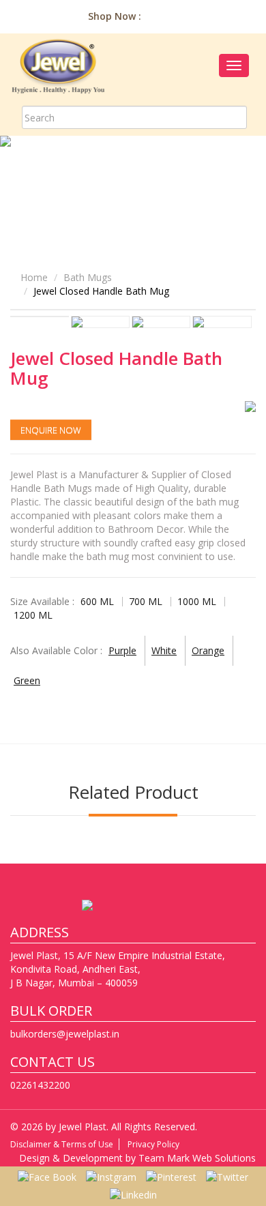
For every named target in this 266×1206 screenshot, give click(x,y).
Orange (208, 650)
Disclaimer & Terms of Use (61, 1144)
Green (27, 680)
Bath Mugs (87, 277)
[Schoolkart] (244, 16)
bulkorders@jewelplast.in (64, 1033)
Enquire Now (50, 430)
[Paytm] (187, 16)
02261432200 (40, 1084)
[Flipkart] (216, 16)
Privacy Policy (153, 1144)
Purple (122, 650)
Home (34, 277)
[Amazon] (158, 16)
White (164, 650)
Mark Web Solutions (211, 1157)
